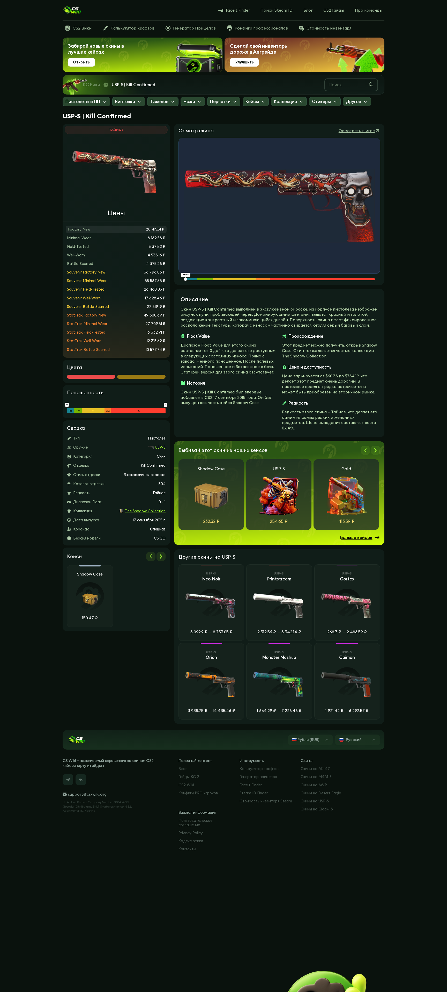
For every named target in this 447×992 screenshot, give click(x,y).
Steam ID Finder (254, 792)
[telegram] (68, 779)
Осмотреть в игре (357, 130)
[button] (86, 102)
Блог (182, 768)
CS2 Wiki (186, 784)
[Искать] (371, 84)
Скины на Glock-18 (317, 809)
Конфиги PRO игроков (198, 792)
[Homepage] (72, 10)
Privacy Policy (190, 832)
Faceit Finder (251, 784)
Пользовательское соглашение (195, 822)
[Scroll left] (150, 556)
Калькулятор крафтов (260, 768)
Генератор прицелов (258, 776)
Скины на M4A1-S (316, 776)
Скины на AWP (314, 784)
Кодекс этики (190, 840)
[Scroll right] (161, 556)
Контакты (187, 848)
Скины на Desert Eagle (321, 792)
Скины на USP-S (315, 801)
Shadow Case (90, 574)
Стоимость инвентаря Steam (266, 801)
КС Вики (91, 84)
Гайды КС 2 (188, 776)
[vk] (81, 779)
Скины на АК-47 (315, 768)
